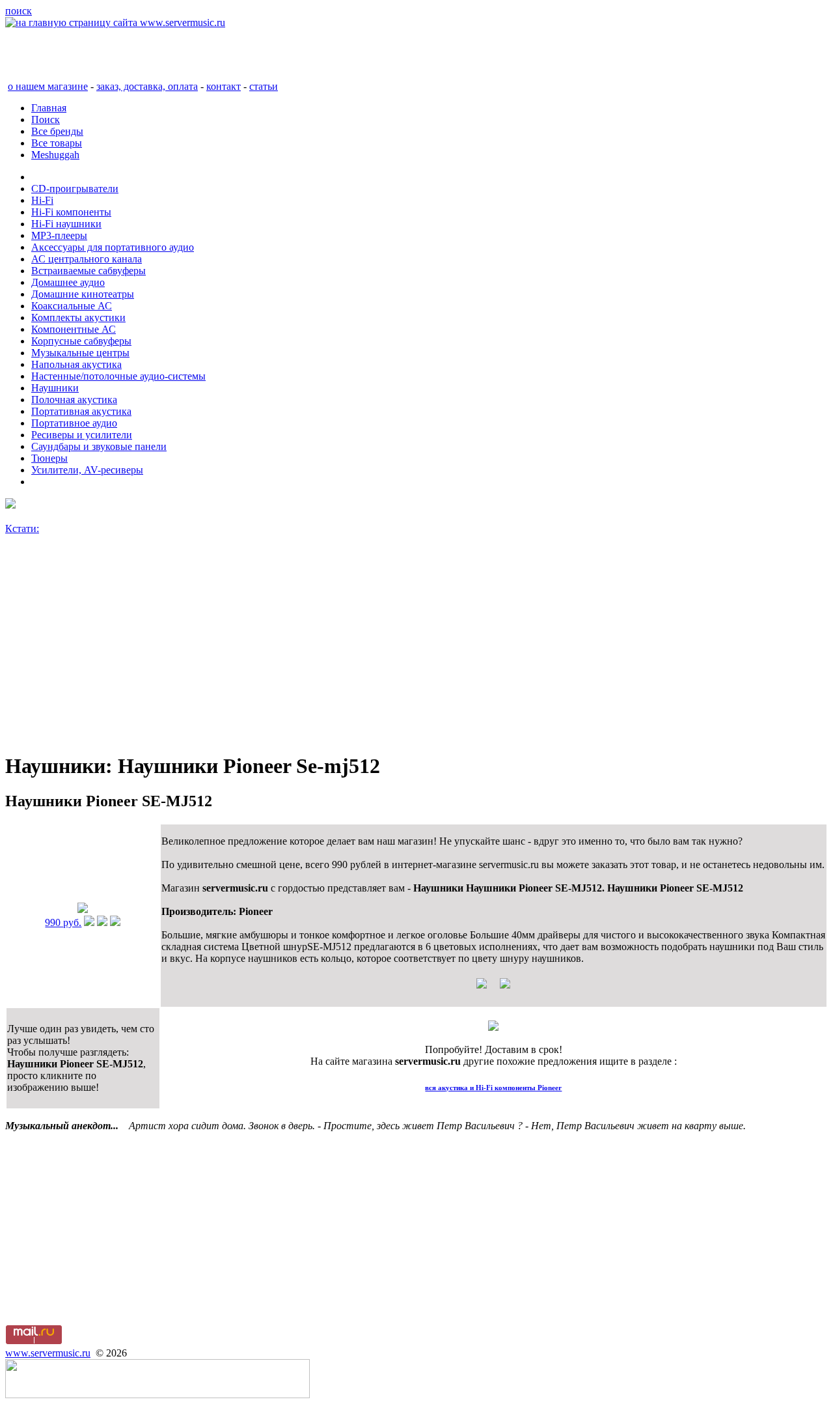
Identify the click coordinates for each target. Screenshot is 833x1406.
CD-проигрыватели (74, 188)
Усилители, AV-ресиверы (87, 469)
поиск (18, 10)
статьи (263, 86)
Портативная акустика (81, 411)
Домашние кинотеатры (82, 294)
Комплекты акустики (78, 317)
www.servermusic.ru (47, 1352)
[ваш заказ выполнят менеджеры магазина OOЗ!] (493, 1027)
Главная (48, 107)
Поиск (45, 119)
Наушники (55, 387)
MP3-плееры (59, 235)
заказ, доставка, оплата (147, 86)
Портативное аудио (74, 423)
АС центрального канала (86, 258)
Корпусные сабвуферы (81, 340)
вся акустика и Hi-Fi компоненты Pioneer (493, 1087)
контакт (223, 86)
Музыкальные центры (80, 352)
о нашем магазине (48, 86)
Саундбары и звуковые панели (99, 446)
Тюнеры (49, 458)
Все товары (56, 142)
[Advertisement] (395, 649)
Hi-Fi (42, 200)
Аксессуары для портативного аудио (112, 247)
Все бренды (57, 131)
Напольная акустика (76, 364)
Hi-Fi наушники (66, 223)
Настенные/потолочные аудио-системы (118, 376)
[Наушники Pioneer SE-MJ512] (82, 909)
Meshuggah (55, 154)
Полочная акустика (74, 399)
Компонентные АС (73, 329)
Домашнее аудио (68, 282)
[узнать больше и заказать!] (89, 922)
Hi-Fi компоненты (71, 212)
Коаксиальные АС (71, 305)
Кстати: (22, 528)
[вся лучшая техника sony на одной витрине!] (10, 505)
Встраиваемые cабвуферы (88, 270)
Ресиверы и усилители (81, 434)
